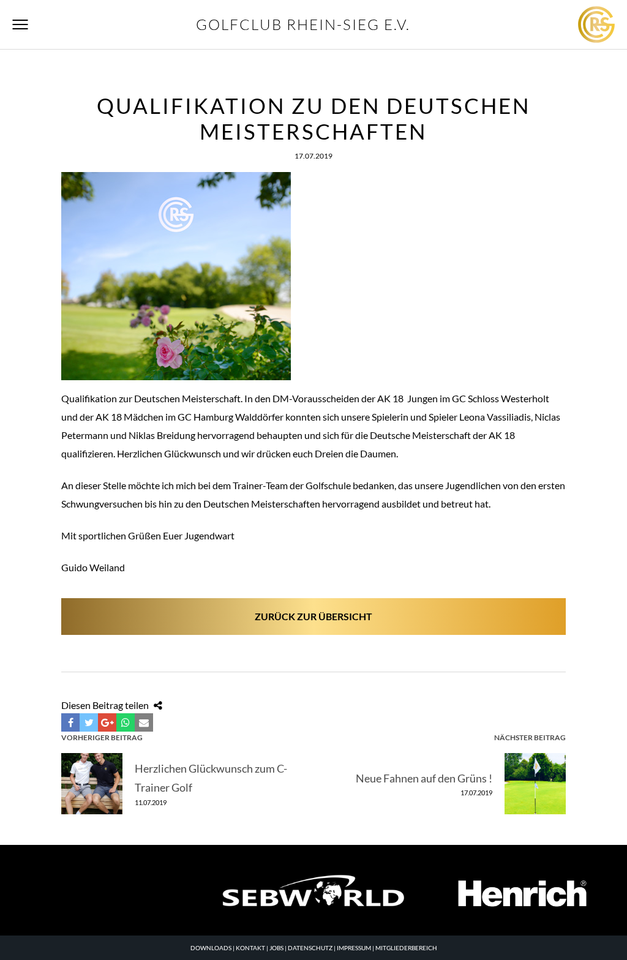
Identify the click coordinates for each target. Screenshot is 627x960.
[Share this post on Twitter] (89, 722)
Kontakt (250, 947)
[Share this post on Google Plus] (107, 722)
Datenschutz (310, 947)
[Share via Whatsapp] (125, 722)
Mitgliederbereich (406, 947)
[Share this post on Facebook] (70, 722)
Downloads (210, 947)
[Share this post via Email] (144, 722)
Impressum (354, 947)
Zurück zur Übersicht (313, 616)
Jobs (276, 947)
